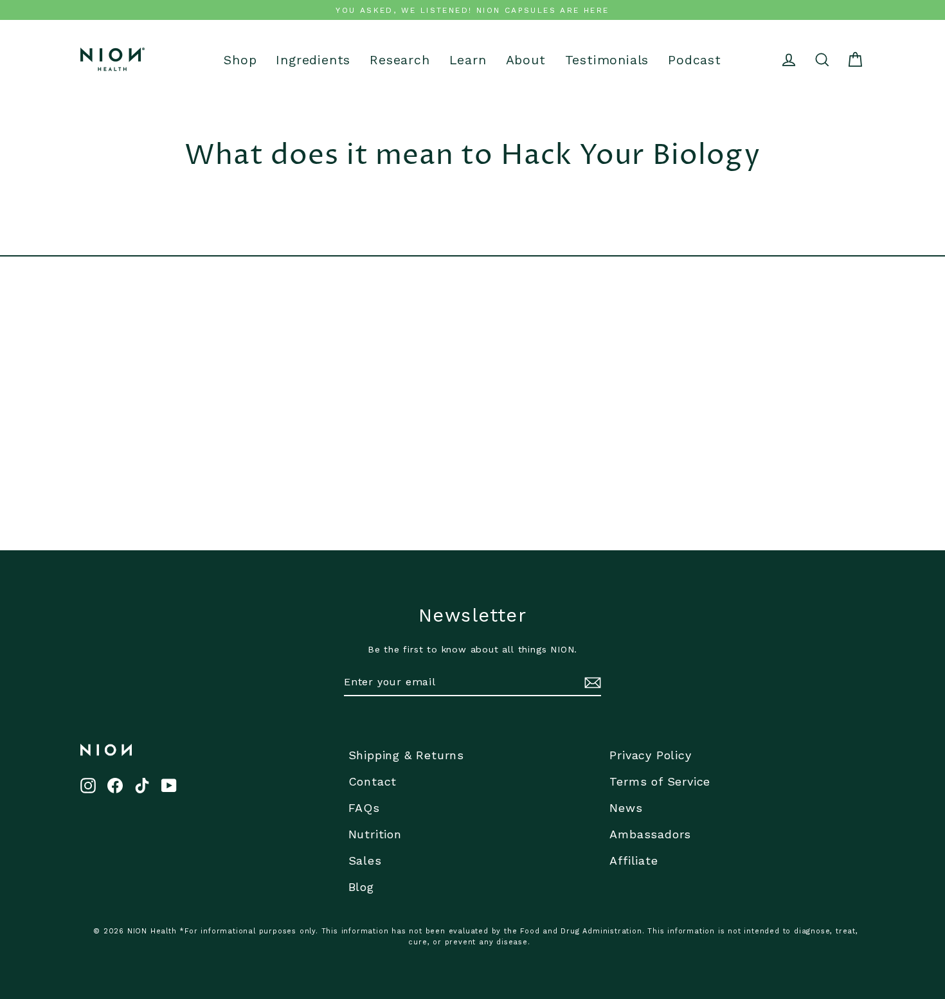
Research (399, 60)
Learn (468, 60)
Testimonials (607, 60)
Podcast (694, 60)
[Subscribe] (590, 682)
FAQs (364, 808)
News (625, 808)
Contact (372, 781)
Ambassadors (650, 834)
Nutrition (375, 834)
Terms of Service (659, 781)
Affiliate (633, 860)
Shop (240, 60)
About (526, 60)
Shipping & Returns (406, 755)
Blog (361, 887)
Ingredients (313, 60)
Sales (365, 860)
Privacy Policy (650, 755)
